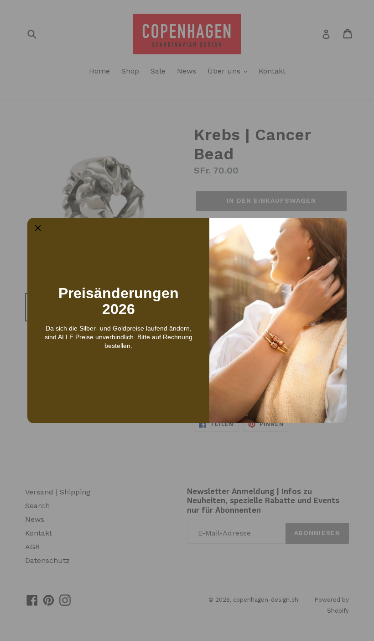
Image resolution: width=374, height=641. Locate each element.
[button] (38, 228)
